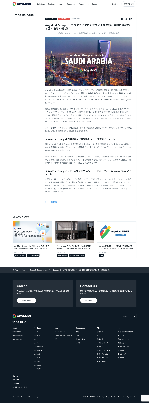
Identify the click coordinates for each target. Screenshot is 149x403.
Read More (26, 300)
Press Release (36, 270)
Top (16, 270)
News (24, 270)
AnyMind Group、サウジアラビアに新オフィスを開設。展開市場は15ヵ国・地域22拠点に (77, 270)
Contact (88, 300)
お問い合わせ (129, 4)
